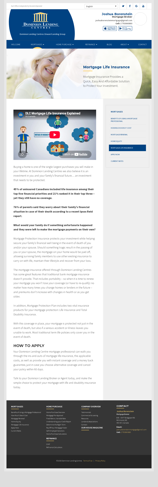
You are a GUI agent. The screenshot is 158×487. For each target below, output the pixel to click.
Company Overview (91, 406)
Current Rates (117, 161)
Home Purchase (64, 44)
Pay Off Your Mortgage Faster (56, 428)
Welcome (15, 44)
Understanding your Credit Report (58, 421)
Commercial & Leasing (89, 415)
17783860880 (126, 23)
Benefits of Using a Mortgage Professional (124, 119)
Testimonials (86, 412)
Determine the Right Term (56, 424)
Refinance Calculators (54, 447)
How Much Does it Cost (121, 128)
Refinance (90, 44)
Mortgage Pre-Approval (54, 415)
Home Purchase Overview (55, 412)
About (124, 44)
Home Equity (116, 141)
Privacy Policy (100, 461)
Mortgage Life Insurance (122, 148)
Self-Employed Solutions (55, 431)
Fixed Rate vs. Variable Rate (56, 418)
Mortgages (37, 44)
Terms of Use (87, 461)
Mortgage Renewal (119, 134)
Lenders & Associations (89, 421)
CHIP (48, 444)
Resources (84, 418)
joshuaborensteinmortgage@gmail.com (114, 20)
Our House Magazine (92, 427)
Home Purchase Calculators (56, 434)
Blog (109, 44)
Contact (142, 44)
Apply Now (115, 154)
